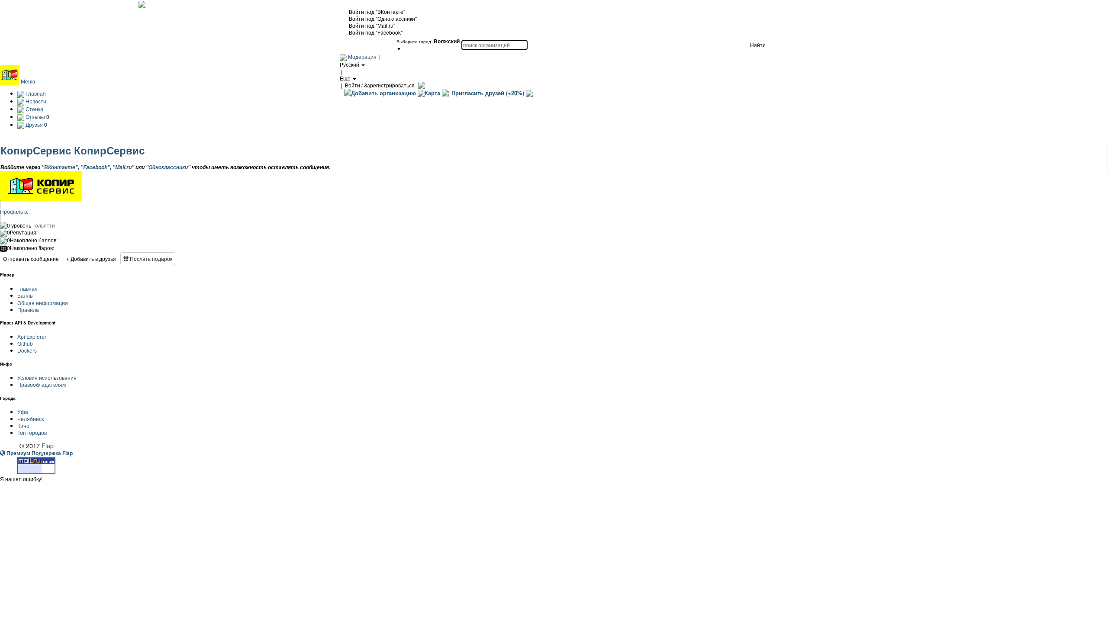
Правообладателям (41, 384)
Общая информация (42, 302)
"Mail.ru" (123, 167)
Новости (35, 101)
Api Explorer (31, 336)
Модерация (362, 56)
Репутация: (22, 232)
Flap (48, 445)
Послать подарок (150, 258)
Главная (35, 93)
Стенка (33, 108)
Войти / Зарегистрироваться (380, 85)
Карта (432, 93)
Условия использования (47, 377)
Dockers (27, 350)
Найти (758, 44)
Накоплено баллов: (32, 240)
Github (25, 343)
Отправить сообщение (31, 258)
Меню (28, 81)
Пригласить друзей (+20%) (488, 93)
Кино (23, 425)
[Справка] (420, 85)
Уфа (22, 411)
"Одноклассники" (168, 167)
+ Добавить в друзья (91, 258)
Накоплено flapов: (30, 247)
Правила (28, 309)
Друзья (35, 124)
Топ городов (32, 432)
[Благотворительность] (529, 93)
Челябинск (30, 418)
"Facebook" (95, 167)
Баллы (25, 295)
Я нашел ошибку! (21, 478)
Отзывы (36, 116)
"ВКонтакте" (60, 167)
